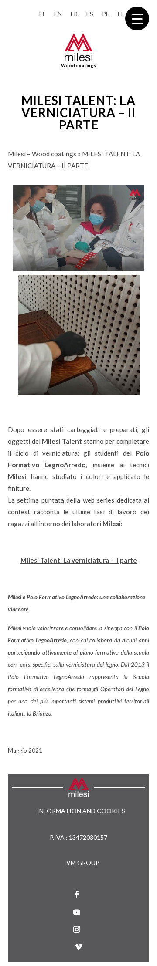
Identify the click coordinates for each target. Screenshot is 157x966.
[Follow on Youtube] (77, 912)
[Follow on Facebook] (77, 895)
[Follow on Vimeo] (78, 947)
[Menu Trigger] (137, 18)
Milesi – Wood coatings (42, 154)
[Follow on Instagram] (77, 929)
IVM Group (81, 862)
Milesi (14, 628)
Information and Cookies (81, 811)
